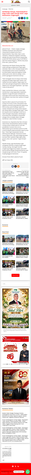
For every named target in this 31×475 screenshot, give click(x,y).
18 (4, 454)
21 (8, 454)
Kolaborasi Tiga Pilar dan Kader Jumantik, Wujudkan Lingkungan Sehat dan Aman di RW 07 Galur (22, 174)
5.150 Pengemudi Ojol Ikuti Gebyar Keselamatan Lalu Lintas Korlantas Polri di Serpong (8, 205)
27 (6, 455)
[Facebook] (12, 166)
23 (10, 454)
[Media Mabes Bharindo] (16, 1)
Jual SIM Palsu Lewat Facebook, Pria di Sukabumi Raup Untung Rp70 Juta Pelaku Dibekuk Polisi (8, 217)
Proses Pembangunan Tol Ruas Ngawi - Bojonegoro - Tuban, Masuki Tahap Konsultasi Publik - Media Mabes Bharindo (15, 421)
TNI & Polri (4, 18)
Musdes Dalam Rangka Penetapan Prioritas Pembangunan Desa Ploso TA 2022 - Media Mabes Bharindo (14, 414)
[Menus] (2, 1)
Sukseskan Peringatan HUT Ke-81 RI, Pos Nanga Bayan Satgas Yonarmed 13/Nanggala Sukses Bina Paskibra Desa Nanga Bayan (8, 192)
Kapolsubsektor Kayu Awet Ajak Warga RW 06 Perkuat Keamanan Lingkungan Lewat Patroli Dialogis (8, 174)
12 (5, 453)
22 (9, 454)
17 (3, 454)
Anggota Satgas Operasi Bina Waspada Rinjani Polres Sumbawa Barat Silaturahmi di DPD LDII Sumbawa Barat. (15, 440)
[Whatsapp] (27, 18)
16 (10, 453)
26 (5, 455)
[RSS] (18, 166)
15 (9, 453)
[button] (27, 471)
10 (3, 453)
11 (4, 453)
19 (5, 454)
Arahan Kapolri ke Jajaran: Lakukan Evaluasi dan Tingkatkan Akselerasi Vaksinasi (14, 416)
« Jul (3, 460)
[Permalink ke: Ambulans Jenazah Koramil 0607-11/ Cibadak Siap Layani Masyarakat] (22, 212)
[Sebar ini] (19, 18)
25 (4, 455)
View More (15, 275)
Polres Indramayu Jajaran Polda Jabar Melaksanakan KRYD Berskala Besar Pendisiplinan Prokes (14, 432)
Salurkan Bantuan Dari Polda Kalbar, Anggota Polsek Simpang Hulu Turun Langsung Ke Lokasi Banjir (14, 424)
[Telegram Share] (24, 18)
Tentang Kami (4, 472)
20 (6, 454)
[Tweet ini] (22, 18)
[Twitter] (15, 166)
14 (8, 453)
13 (6, 453)
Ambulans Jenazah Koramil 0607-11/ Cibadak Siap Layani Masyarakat (22, 217)
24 (3, 455)
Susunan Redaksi (13, 472)
